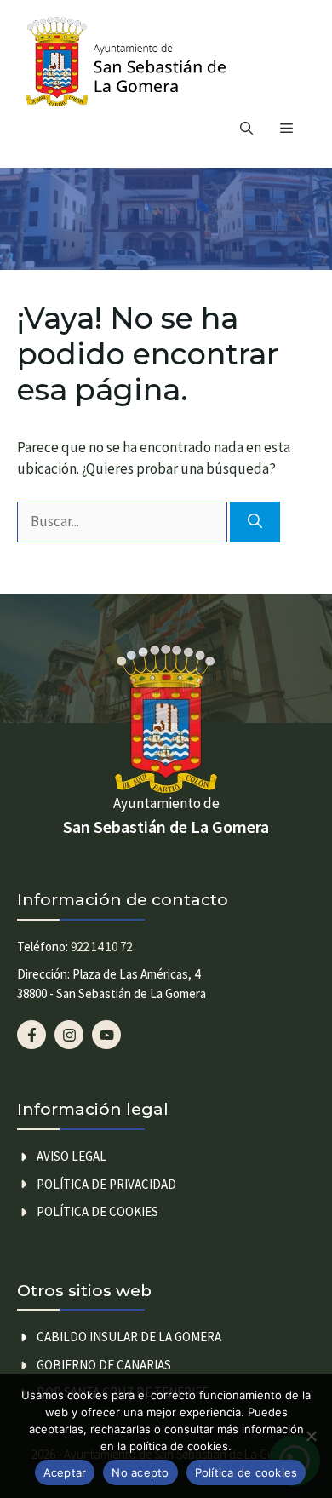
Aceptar (65, 1472)
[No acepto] (310, 1435)
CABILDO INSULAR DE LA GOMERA (129, 1337)
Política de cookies (97, 1211)
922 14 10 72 (101, 946)
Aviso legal (71, 1156)
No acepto (140, 1472)
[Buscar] (255, 522)
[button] (246, 128)
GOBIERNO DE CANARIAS (104, 1365)
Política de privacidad (106, 1184)
